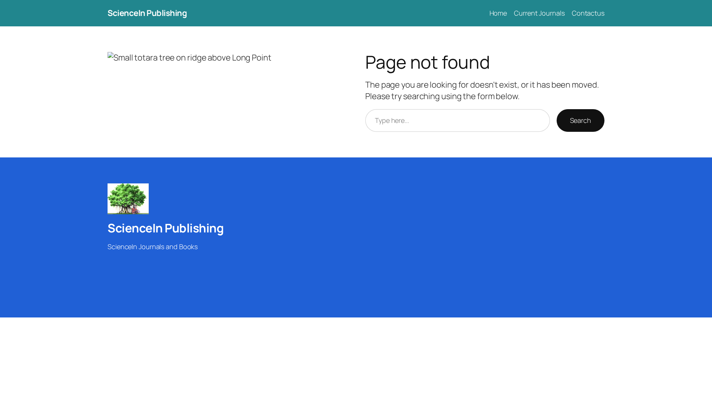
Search (580, 120)
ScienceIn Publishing (147, 13)
